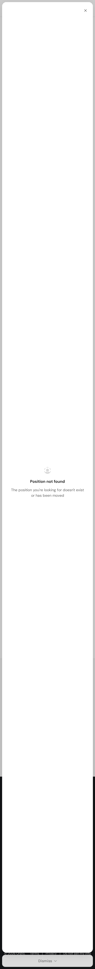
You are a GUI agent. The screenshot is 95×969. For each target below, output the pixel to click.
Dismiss (45, 960)
